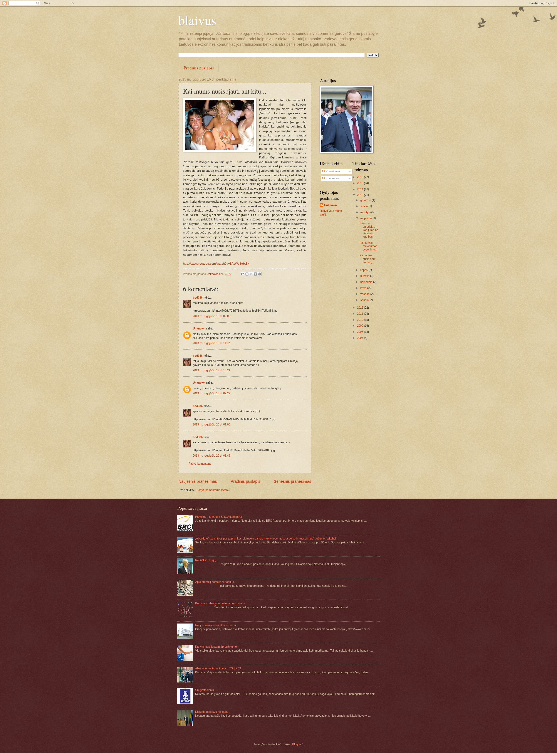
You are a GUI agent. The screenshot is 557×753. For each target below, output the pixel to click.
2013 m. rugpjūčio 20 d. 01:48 (211, 455)
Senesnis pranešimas (292, 481)
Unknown (199, 328)
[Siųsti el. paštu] (243, 274)
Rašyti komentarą (199, 463)
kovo (363, 288)
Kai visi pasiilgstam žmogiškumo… (217, 646)
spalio (364, 206)
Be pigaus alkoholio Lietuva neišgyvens (220, 603)
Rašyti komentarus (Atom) (213, 490)
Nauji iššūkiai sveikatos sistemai (216, 625)
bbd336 (198, 297)
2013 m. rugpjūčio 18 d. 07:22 (211, 393)
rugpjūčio (366, 218)
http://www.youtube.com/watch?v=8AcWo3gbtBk (216, 263)
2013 (360, 195)
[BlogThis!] (247, 274)
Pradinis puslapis (199, 68)
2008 (360, 331)
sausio (364, 300)
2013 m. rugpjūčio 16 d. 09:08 (211, 316)
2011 (360, 313)
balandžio (366, 282)
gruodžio (366, 200)
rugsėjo (365, 212)
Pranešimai (332, 171)
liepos (364, 270)
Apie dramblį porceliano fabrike (214, 581)
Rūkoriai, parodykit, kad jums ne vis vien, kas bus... (368, 230)
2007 (360, 338)
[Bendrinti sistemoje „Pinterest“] (259, 274)
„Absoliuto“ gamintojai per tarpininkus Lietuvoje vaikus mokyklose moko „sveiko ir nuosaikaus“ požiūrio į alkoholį (266, 538)
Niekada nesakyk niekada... (212, 711)
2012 (360, 307)
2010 (360, 319)
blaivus (197, 20)
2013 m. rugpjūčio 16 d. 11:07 (211, 343)
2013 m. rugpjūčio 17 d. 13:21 (211, 370)
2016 (360, 177)
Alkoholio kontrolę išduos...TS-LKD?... (219, 668)
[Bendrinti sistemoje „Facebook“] (255, 274)
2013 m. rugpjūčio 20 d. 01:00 (211, 424)
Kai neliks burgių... (207, 560)
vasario (365, 294)
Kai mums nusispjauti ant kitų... (367, 259)
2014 (360, 189)
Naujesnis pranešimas (197, 481)
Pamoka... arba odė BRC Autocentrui (218, 516)
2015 (360, 183)
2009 (360, 325)
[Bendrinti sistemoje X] (251, 274)
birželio (365, 275)
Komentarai (332, 178)
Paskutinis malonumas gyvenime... (368, 246)
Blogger (297, 744)
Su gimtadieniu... (205, 690)
